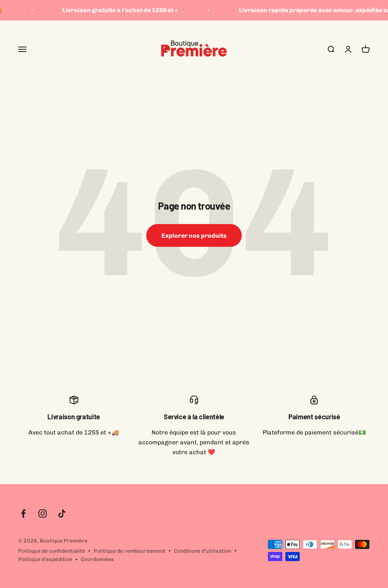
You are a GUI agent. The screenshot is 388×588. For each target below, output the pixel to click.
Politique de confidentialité (51, 551)
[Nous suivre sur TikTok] (62, 513)
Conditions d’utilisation (202, 551)
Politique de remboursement (129, 551)
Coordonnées (97, 559)
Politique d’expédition (45, 559)
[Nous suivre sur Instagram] (43, 513)
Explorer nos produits (194, 235)
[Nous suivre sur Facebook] (23, 513)
